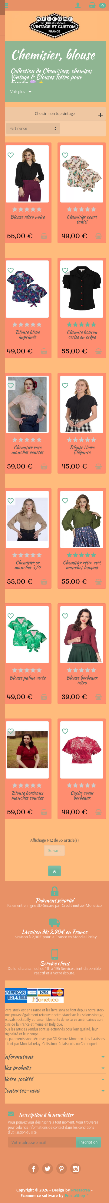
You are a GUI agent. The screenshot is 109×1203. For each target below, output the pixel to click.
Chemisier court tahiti (82, 219)
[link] (33, 1168)
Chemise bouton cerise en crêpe (82, 334)
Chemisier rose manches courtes (27, 450)
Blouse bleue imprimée (27, 334)
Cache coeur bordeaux (82, 795)
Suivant (54, 850)
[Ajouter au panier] (44, 236)
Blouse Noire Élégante (82, 450)
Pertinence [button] (18, 128)
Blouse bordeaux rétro (81, 680)
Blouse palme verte (27, 677)
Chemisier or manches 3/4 (27, 565)
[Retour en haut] (54, 871)
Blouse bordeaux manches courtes (27, 795)
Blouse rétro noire (27, 216)
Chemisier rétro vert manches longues (82, 565)
